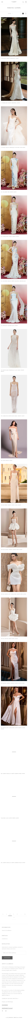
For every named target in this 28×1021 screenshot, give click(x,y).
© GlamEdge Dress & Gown (14, 1017)
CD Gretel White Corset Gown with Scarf (13, 683)
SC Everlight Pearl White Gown (10, 236)
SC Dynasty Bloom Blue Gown (9, 325)
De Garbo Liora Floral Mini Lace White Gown (14, 907)
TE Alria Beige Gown (6, 460)
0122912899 (5, 1005)
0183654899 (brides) (7, 1008)
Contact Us (4, 939)
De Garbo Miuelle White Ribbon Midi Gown (13, 773)
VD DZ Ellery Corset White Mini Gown (11, 549)
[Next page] (14, 917)
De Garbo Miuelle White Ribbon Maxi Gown (13, 862)
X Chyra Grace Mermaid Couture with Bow (13, 147)
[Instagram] (5, 1011)
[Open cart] (26, 2)
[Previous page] (3, 914)
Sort (10, 13)
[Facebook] (2, 1011)
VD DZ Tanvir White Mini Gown (9, 638)
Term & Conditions (6, 930)
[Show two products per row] (25, 13)
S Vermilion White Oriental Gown (10, 102)
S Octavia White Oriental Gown (10, 58)
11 (24, 914)
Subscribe (7, 957)
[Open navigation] (2, 1)
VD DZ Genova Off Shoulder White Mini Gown (13, 594)
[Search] (23, 2)
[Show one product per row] (23, 13)
